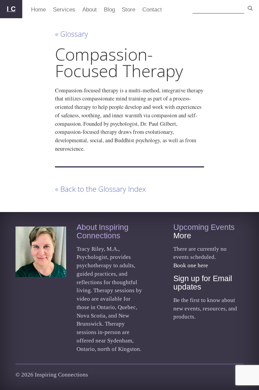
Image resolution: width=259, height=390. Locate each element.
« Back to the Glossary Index (100, 189)
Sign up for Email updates (202, 282)
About (89, 9)
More (182, 235)
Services (64, 9)
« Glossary (71, 34)
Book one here (190, 265)
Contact (152, 9)
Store (128, 9)
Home (38, 9)
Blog (109, 9)
